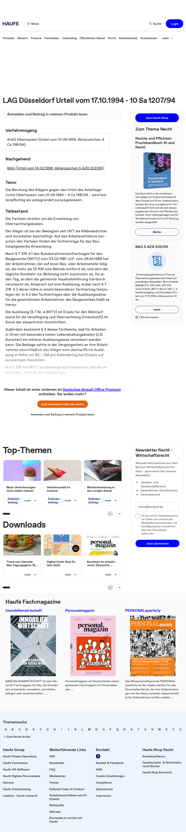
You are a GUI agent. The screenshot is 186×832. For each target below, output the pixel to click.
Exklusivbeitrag (14, 500)
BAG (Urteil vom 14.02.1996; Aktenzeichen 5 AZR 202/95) (55, 168)
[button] (174, 23)
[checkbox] (138, 516)
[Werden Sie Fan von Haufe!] (98, 756)
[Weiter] (119, 514)
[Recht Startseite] (12, 23)
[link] (8, 38)
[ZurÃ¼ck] (110, 514)
